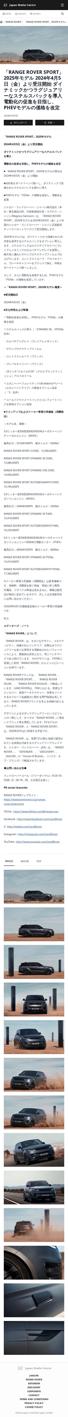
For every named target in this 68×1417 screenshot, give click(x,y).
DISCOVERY (34, 1387)
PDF (39, 861)
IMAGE (9, 861)
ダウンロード (20, 122)
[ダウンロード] (59, 874)
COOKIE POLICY (34, 1407)
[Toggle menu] (62, 5)
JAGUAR (34, 1375)
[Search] (62, 14)
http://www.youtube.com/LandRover (38, 841)
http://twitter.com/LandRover (24, 826)
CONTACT (34, 1395)
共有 (50, 122)
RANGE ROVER (13, 21)
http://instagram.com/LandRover (38, 834)
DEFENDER (34, 1383)
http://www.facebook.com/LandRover (39, 819)
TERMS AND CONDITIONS (34, 1399)
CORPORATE (34, 1391)
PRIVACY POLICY (34, 1403)
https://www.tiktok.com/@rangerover (36, 811)
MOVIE (25, 861)
